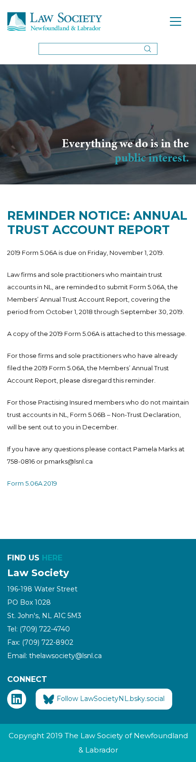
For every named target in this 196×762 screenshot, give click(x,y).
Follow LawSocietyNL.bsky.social (111, 698)
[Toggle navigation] (175, 21)
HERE (52, 557)
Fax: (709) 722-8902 (40, 642)
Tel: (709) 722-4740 (38, 629)
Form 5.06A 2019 (32, 483)
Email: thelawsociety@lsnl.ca (54, 655)
